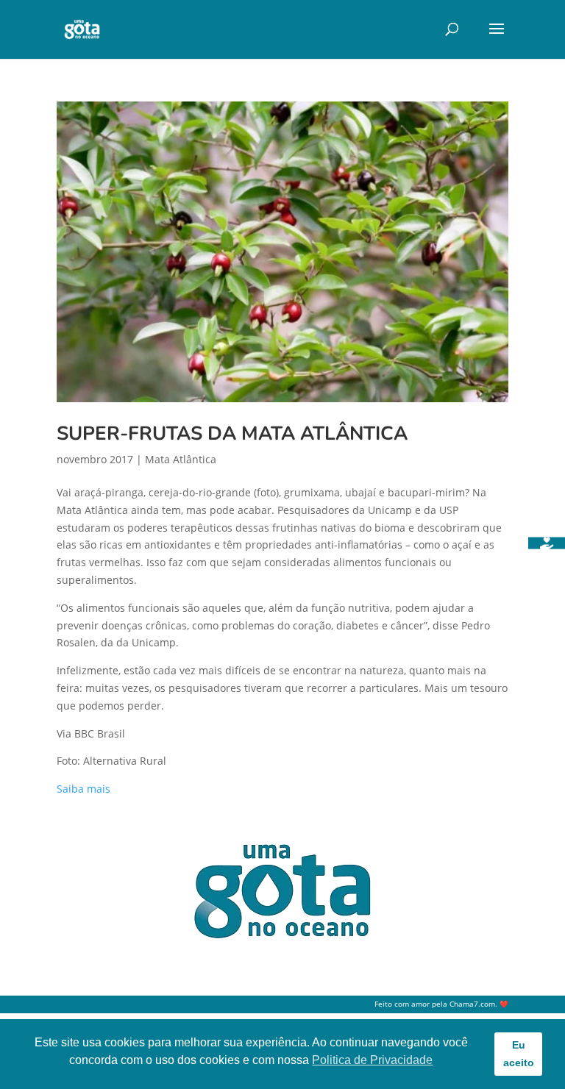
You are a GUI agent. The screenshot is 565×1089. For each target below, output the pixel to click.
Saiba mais (83, 789)
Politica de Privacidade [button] (372, 1060)
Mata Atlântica (180, 459)
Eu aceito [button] (518, 1053)
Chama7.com (472, 1004)
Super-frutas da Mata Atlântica (232, 433)
